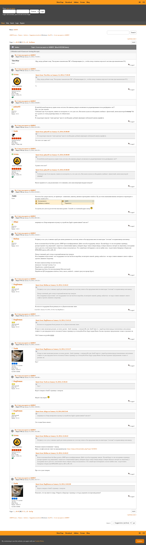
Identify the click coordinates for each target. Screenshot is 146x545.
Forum (82, 2)
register (13, 8)
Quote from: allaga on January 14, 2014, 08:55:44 (52, 411)
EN (144, 2)
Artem (15, 74)
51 (22, 42)
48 (16, 42)
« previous (130, 39)
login (8, 8)
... (15, 42)
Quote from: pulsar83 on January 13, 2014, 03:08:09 (52, 132)
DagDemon (18, 284)
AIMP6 (15, 30)
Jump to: (108, 523)
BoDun (16, 239)
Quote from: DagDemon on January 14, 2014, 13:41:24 (53, 320)
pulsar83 (17, 107)
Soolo (16, 131)
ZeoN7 (50, 35)
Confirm (139, 541)
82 (27, 42)
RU (140, 2)
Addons (76, 2)
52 (24, 42)
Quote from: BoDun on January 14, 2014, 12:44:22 (52, 285)
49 (18, 42)
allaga (16, 222)
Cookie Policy (39, 541)
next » (134, 39)
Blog (88, 2)
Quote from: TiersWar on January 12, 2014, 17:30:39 (53, 75)
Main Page (60, 2)
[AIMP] (12, 97)
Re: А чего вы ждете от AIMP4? (25, 55)
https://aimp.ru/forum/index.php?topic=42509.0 (82, 449)
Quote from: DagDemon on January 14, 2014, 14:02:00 (53, 484)
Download (68, 2)
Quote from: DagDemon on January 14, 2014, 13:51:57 (53, 349)
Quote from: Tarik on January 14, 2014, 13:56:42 (51, 382)
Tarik (16, 348)
